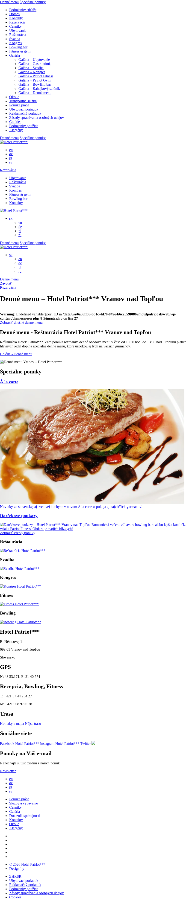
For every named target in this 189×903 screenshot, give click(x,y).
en (11, 150)
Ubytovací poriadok (23, 109)
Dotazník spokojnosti (24, 816)
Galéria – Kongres (31, 72)
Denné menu (9, 2)
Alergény (16, 130)
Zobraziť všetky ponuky (17, 533)
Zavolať (6, 283)
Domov (14, 14)
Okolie (14, 97)
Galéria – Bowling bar (34, 84)
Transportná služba (23, 101)
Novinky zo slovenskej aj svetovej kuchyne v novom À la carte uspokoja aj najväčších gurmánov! (71, 507)
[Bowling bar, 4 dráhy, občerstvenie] (20, 622)
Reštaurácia (17, 35)
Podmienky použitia (23, 126)
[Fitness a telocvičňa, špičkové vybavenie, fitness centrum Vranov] (19, 604)
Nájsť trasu (33, 723)
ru (10, 162)
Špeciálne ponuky (33, 2)
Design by (16, 869)
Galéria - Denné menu (16, 354)
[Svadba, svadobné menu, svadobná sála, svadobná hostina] (19, 569)
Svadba (14, 39)
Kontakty (16, 18)
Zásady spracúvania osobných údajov (36, 117)
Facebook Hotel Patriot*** (19, 744)
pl (10, 158)
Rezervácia (17, 22)
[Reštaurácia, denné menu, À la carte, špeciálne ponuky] (22, 551)
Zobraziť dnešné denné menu (21, 322)
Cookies (15, 122)
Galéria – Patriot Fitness (35, 76)
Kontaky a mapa (12, 723)
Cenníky (15, 26)
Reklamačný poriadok (25, 113)
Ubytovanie (17, 30)
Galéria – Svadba (31, 68)
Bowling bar (18, 47)
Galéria (14, 55)
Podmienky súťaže (22, 10)
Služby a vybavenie (23, 803)
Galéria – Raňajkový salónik (39, 88)
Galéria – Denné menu (34, 93)
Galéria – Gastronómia (34, 64)
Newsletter (8, 771)
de (11, 154)
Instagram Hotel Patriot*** (59, 744)
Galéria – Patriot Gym (34, 80)
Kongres (15, 43)
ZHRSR (15, 876)
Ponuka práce (19, 105)
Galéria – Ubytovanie (34, 59)
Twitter (85, 744)
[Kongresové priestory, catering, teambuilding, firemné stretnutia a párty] (20, 586)
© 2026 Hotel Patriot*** (27, 864)
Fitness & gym (19, 51)
